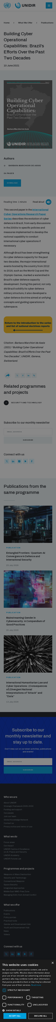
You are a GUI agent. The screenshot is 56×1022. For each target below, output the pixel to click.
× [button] (52, 963)
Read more (36, 985)
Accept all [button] (15, 1016)
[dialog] (28, 991)
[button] (28, 1010)
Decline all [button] (40, 1016)
